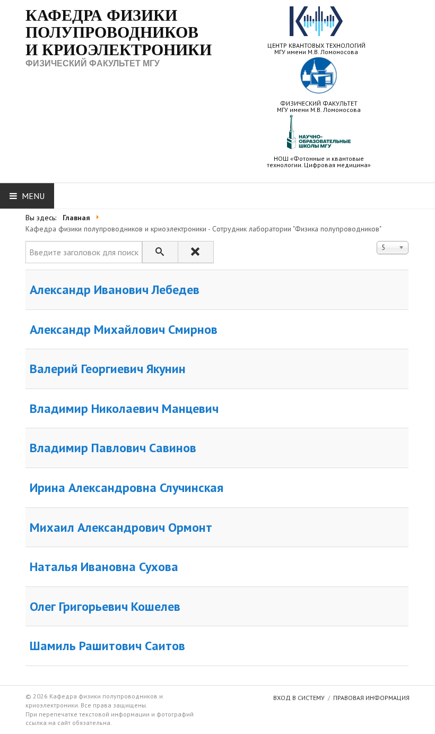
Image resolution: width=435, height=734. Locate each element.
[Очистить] (196, 252)
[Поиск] (160, 252)
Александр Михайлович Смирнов (124, 329)
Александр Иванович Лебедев (114, 289)
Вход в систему (299, 698)
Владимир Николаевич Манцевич (124, 408)
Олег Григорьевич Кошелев (105, 606)
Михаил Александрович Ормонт (121, 527)
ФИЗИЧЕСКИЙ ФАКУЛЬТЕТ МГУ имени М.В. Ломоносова (319, 106)
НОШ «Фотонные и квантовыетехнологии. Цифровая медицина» (319, 161)
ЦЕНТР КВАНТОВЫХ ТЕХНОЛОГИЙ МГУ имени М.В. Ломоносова (316, 48)
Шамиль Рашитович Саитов (107, 645)
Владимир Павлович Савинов (113, 447)
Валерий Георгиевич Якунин (108, 368)
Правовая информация (371, 698)
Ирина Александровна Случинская (126, 487)
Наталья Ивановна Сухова (104, 566)
